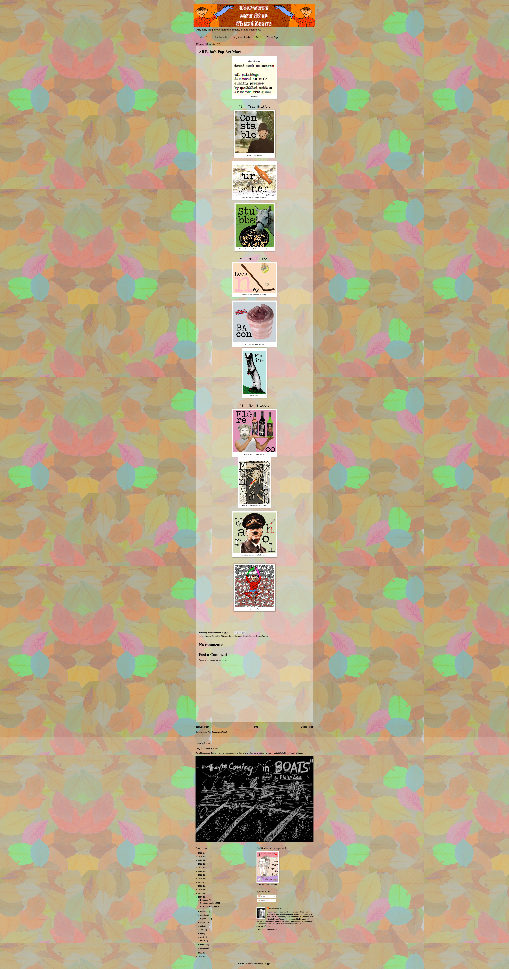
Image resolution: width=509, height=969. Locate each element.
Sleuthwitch (220, 37)
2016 (200, 890)
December (204, 900)
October (203, 915)
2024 (200, 860)
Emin (231, 636)
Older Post (307, 727)
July (202, 926)
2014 (200, 897)
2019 (200, 879)
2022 (200, 868)
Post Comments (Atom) (217, 732)
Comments (264, 901)
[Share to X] (240, 632)
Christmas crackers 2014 (210, 903)
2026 (200, 853)
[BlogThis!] (237, 632)
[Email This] (235, 632)
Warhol (265, 636)
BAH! (258, 37)
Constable (216, 636)
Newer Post (202, 727)
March (203, 941)
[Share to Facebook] (242, 632)
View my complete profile (266, 929)
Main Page (272, 37)
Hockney (238, 636)
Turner (258, 636)
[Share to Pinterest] (245, 632)
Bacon (208, 636)
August (203, 922)
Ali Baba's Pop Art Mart (209, 907)
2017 (200, 886)
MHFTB (203, 37)
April (202, 937)
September (205, 919)
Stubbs (252, 636)
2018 (200, 882)
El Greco (224, 636)
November (204, 911)
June (202, 930)
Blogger (267, 964)
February (204, 945)
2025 (200, 857)
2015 (200, 893)
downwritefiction (276, 908)
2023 (200, 864)
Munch (245, 636)
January (203, 948)
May (202, 934)
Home (255, 727)
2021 (200, 871)
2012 (200, 957)
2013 (200, 953)
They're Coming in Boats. (207, 749)
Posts (262, 896)
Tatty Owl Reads (241, 37)
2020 (200, 875)
